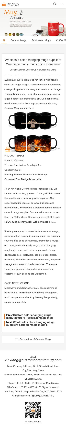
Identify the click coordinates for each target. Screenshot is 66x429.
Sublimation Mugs (41, 40)
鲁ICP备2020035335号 (43, 395)
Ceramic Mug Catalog (48, 383)
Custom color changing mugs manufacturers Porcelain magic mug (29, 316)
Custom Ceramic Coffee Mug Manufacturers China (33, 70)
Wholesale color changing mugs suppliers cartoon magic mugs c (30, 323)
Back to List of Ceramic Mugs (35, 339)
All (4, 40)
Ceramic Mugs (18, 40)
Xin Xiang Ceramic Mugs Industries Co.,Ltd (26, 391)
